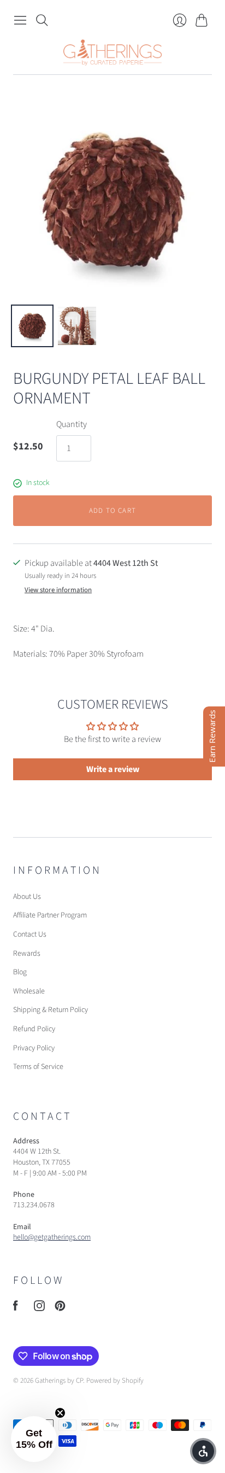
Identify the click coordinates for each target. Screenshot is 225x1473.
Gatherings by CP (59, 1381)
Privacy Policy (34, 1048)
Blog (20, 972)
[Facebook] (15, 1308)
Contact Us (29, 934)
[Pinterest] (60, 1308)
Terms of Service (38, 1066)
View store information (58, 590)
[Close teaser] (60, 1412)
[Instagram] (39, 1308)
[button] (34, 1439)
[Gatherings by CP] (112, 52)
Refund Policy (34, 1029)
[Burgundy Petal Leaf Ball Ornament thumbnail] (32, 326)
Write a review (112, 769)
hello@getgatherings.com (52, 1237)
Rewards (26, 953)
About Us (27, 896)
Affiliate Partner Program (50, 915)
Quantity (71, 424)
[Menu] (20, 20)
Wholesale (29, 991)
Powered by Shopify (115, 1381)
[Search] (42, 20)
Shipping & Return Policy (50, 1009)
